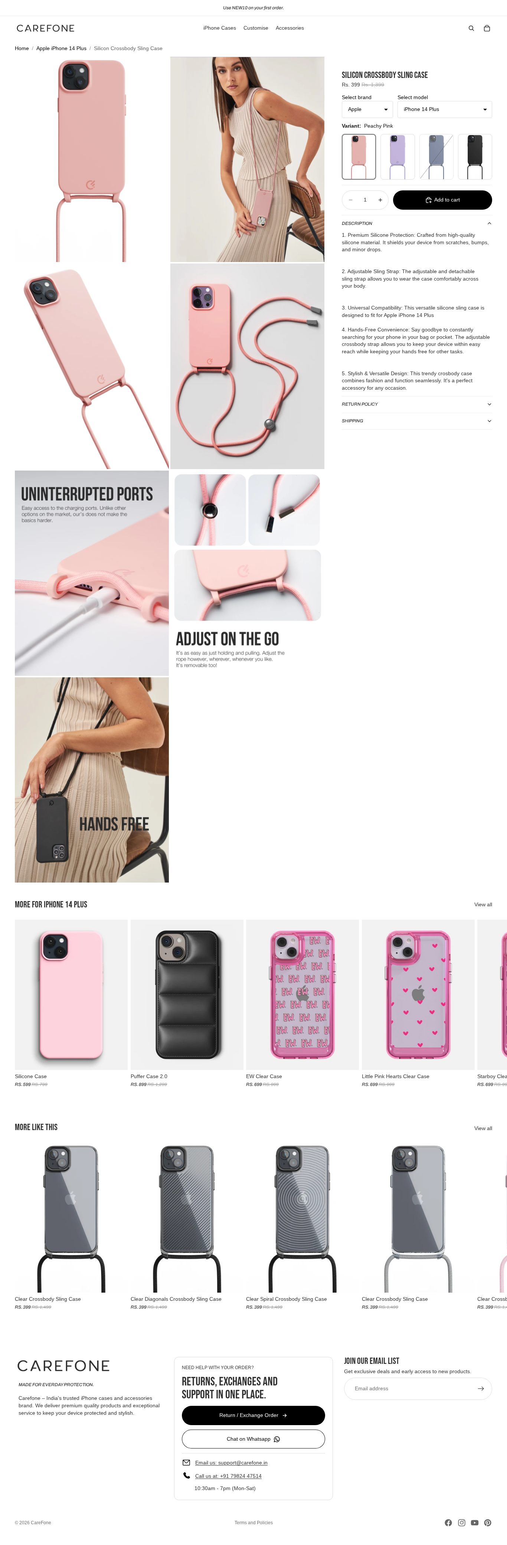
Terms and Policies (254, 1522)
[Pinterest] (487, 1522)
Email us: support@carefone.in (231, 1462)
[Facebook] (448, 1522)
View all (483, 904)
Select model (413, 97)
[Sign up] (481, 1388)
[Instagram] (461, 1522)
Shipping (352, 420)
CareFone (41, 1522)
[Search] (471, 28)
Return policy (360, 404)
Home (22, 48)
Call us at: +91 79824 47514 (228, 1476)
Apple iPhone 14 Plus (61, 48)
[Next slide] (484, 1003)
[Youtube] (474, 1522)
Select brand (357, 97)
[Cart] (487, 28)
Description (357, 223)
